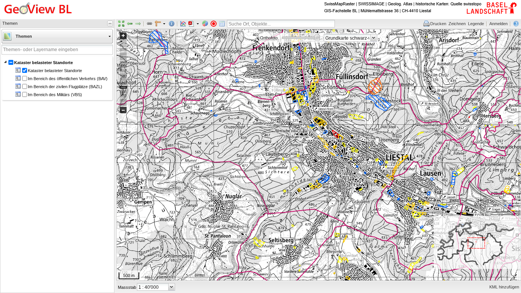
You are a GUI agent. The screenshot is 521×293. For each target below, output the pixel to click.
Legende (476, 23)
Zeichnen (457, 23)
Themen (24, 36)
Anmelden (498, 23)
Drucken (438, 23)
